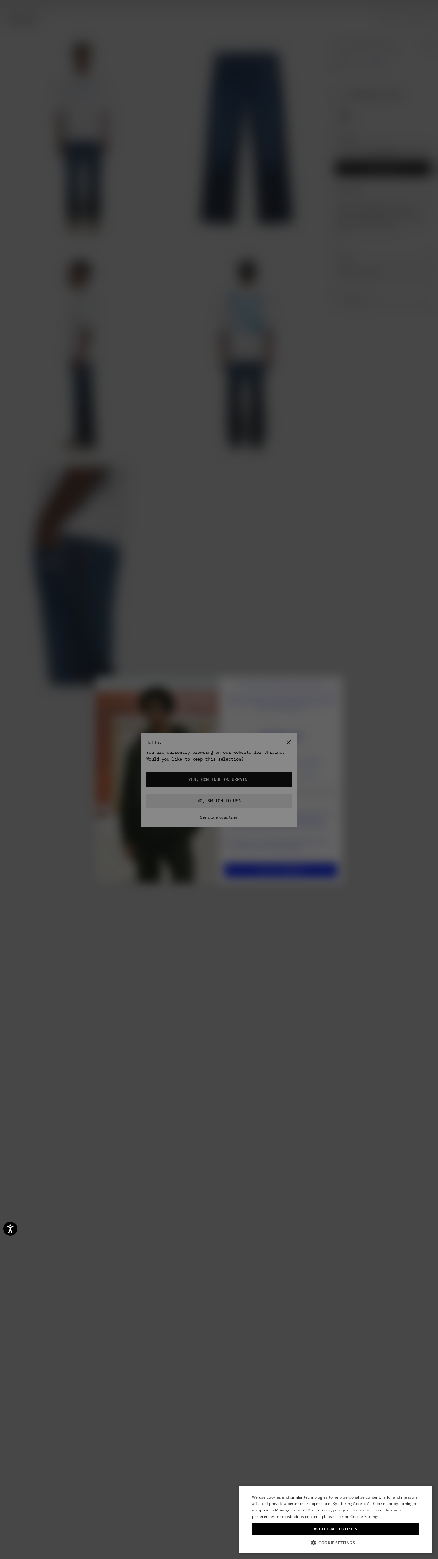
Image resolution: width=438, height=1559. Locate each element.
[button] (335, 1542)
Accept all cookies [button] (335, 1529)
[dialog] (335, 1519)
